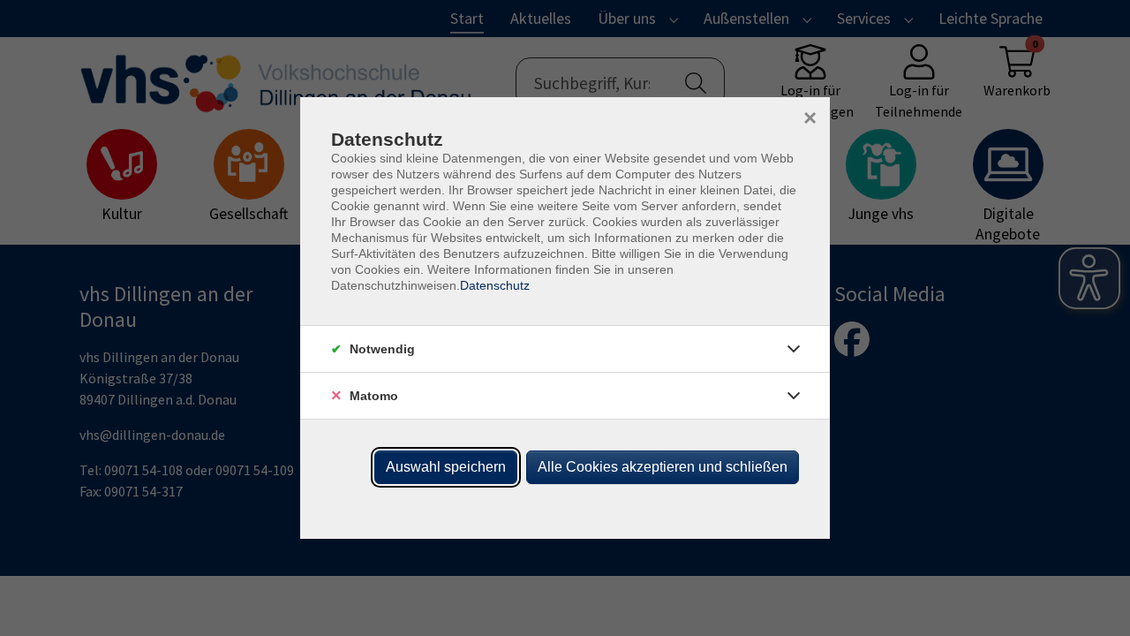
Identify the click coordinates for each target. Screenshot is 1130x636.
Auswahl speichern (446, 466)
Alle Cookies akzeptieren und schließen (662, 466)
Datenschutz (495, 285)
